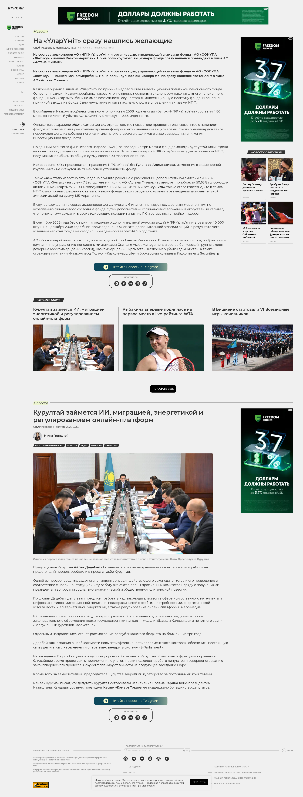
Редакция (18, 101)
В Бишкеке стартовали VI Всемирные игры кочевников (250, 311)
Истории (19, 41)
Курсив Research (15, 49)
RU (12, 17)
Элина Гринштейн (57, 435)
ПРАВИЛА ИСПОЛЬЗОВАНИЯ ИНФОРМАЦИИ (235, 778)
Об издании (135, 767)
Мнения (19, 78)
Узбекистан (17, 133)
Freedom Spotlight (14, 114)
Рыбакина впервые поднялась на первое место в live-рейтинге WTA (158, 311)
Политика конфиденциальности (231, 767)
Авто (21, 45)
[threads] (158, 759)
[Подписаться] (187, 750)
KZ (22, 17)
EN (17, 17)
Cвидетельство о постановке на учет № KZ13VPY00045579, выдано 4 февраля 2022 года (72, 765)
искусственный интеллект (49, 446)
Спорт (20, 74)
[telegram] (134, 759)
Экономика (17, 70)
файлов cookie (146, 785)
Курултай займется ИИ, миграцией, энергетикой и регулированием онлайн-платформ (69, 314)
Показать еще (163, 388)
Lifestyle (19, 57)
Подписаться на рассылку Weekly (144, 746)
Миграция (96, 446)
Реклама (19, 106)
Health (20, 66)
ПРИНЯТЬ (199, 782)
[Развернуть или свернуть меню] (22, 92)
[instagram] (125, 759)
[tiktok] (150, 759)
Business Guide (16, 53)
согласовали (120, 683)
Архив (20, 83)
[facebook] (167, 759)
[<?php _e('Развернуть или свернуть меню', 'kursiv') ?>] (23, 124)
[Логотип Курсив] (16, 8)
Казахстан (18, 129)
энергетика (111, 446)
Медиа (84, 446)
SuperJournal (16, 62)
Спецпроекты (16, 110)
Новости (19, 36)
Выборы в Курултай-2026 (227, 784)
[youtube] (142, 759)
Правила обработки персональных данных (237, 772)
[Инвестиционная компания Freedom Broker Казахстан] (15, 28)
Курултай (72, 446)
